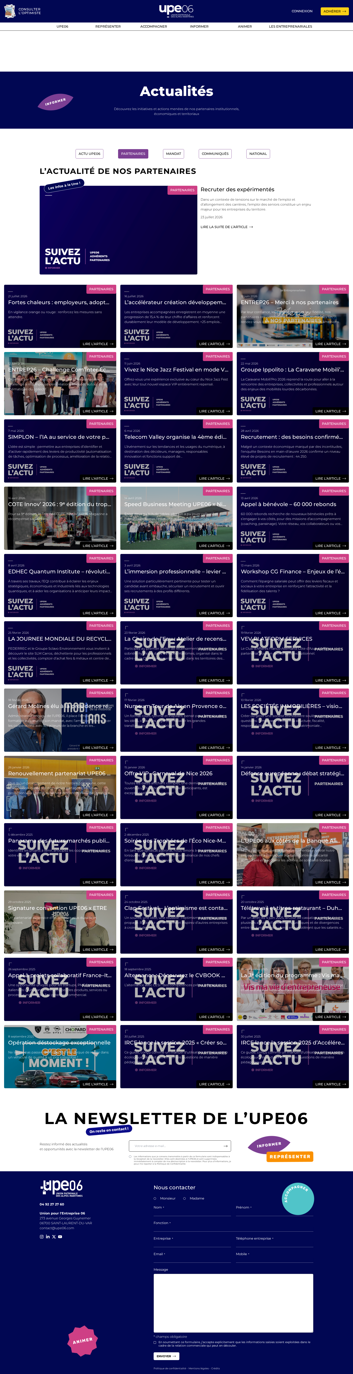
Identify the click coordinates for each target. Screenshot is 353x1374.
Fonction (162, 1223)
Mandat (173, 154)
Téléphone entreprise (254, 1238)
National (258, 154)
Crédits (215, 1368)
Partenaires (133, 154)
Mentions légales (199, 1368)
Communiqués (215, 154)
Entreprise (163, 1238)
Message (161, 1270)
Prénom (243, 1207)
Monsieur (167, 1198)
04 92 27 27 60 (52, 1204)
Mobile (242, 1254)
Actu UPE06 (89, 154)
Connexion (302, 11)
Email (159, 1254)
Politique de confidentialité (170, 1368)
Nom (159, 1207)
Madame (197, 1198)
